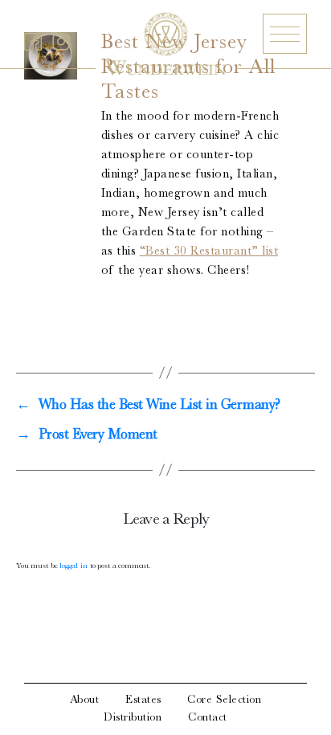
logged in (73, 566)
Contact (207, 718)
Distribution (132, 718)
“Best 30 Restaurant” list (209, 252)
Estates (143, 700)
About (85, 700)
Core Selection (224, 700)
